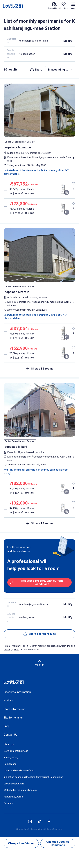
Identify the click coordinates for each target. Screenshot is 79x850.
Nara (16, 649)
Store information (14, 709)
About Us (9, 744)
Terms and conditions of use (19, 770)
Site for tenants (13, 717)
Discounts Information (17, 692)
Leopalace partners (14, 783)
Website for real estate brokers (20, 790)
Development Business (16, 751)
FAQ (6, 726)
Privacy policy (11, 757)
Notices (8, 700)
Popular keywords (13, 796)
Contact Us (10, 734)
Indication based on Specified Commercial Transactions (33, 777)
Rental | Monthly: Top (15, 645)
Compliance (10, 764)
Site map (8, 803)
